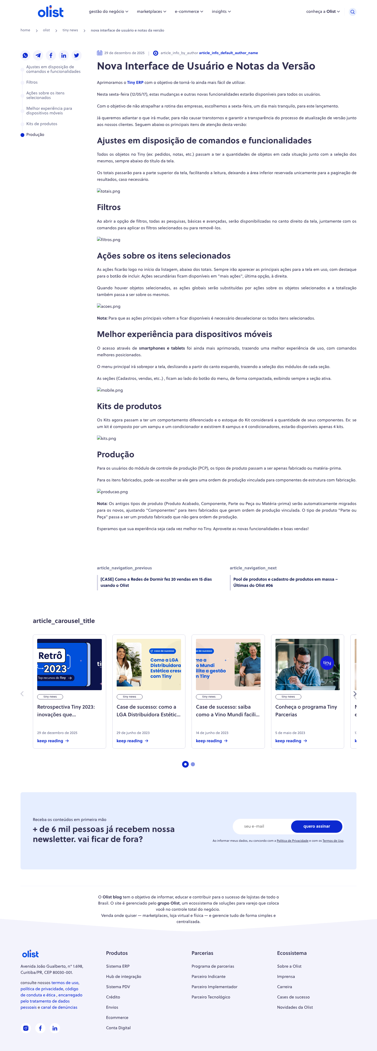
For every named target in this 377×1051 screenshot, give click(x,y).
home (25, 31)
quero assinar (316, 826)
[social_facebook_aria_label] (40, 1032)
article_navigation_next (253, 568)
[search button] (352, 12)
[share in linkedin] (64, 56)
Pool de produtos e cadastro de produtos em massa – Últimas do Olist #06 (285, 582)
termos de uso (65, 983)
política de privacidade (42, 989)
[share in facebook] (51, 56)
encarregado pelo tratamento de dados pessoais (51, 1001)
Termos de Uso (333, 841)
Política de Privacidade (293, 841)
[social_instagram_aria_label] (26, 1032)
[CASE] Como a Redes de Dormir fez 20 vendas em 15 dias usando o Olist (156, 582)
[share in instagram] (25, 56)
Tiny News (70, 31)
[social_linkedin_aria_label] (55, 1032)
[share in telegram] (38, 56)
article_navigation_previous (124, 568)
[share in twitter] (77, 56)
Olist (46, 31)
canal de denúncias (59, 1007)
